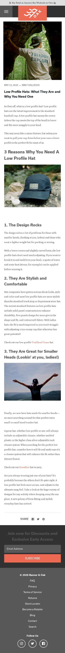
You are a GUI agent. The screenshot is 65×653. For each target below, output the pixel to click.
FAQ (32, 580)
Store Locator (32, 603)
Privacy (32, 586)
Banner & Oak (37, 575)
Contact (32, 620)
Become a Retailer (32, 609)
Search (32, 626)
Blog (32, 615)
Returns (32, 598)
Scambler (24, 467)
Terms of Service (32, 592)
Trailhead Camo (40, 342)
